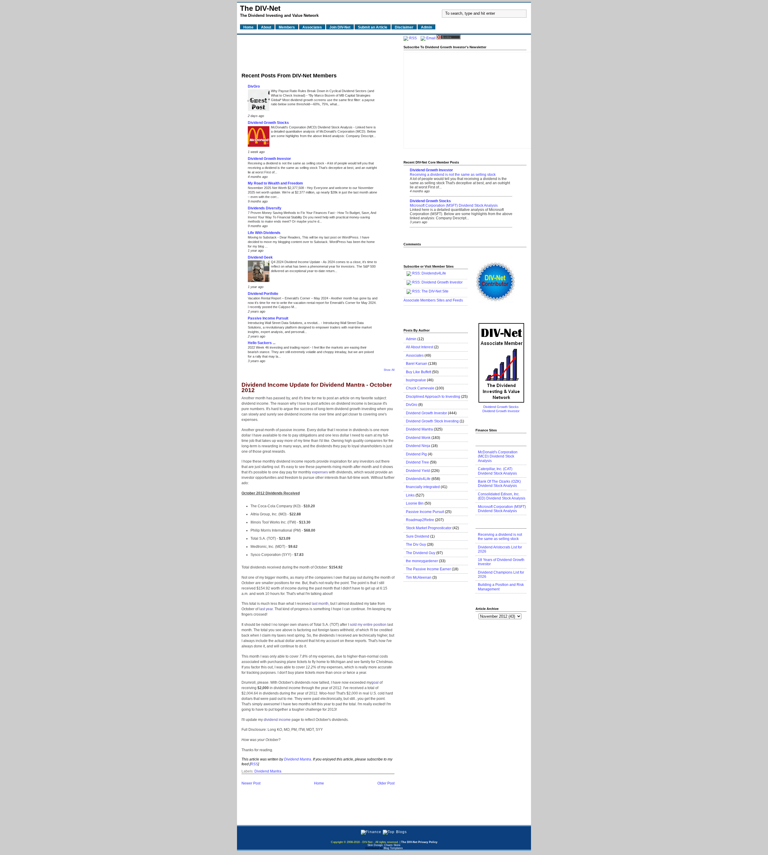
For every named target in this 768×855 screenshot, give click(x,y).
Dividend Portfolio (263, 294)
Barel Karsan (416, 364)
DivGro (254, 86)
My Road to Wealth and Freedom (275, 183)
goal (375, 682)
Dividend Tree (417, 462)
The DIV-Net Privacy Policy (419, 842)
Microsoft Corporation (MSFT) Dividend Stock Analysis (454, 205)
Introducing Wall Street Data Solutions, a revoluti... (284, 323)
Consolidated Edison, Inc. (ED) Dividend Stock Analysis (501, 496)
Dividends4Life (434, 273)
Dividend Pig (416, 454)
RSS (254, 764)
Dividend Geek (260, 257)
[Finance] (371, 832)
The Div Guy (416, 544)
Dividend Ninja (418, 446)
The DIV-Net (260, 8)
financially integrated (423, 487)
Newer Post (251, 783)
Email (431, 38)
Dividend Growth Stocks (268, 123)
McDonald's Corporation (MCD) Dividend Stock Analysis (312, 127)
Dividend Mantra (297, 759)
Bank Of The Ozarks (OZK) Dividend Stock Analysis (499, 483)
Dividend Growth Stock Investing (432, 421)
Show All (389, 369)
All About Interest (419, 347)
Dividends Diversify (264, 208)
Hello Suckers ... (261, 343)
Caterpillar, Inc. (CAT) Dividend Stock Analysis (497, 471)
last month (320, 604)
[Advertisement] (318, 52)
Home (319, 783)
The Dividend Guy (420, 553)
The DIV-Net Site (435, 291)
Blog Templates (393, 848)
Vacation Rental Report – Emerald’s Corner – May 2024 (288, 298)
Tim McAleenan (418, 577)
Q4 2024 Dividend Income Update (296, 262)
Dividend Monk (418, 438)
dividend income (277, 720)
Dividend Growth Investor (269, 159)
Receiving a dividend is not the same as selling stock (286, 163)
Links (410, 495)
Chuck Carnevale (420, 388)
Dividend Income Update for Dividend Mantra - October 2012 (317, 387)
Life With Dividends (264, 233)
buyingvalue (416, 380)
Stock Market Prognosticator (429, 528)
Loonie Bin (415, 503)
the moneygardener (422, 561)
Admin (411, 339)
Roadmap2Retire (420, 520)
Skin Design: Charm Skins (384, 845)
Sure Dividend (417, 536)
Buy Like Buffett (418, 372)
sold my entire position (368, 624)
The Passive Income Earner (428, 569)
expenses (320, 472)
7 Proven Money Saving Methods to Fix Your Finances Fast (291, 212)
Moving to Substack (263, 237)
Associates (415, 355)
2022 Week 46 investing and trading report (279, 347)
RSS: (416, 282)
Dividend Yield (418, 471)
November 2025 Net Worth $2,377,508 (276, 188)
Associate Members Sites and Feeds (433, 300)
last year (266, 609)
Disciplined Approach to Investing (433, 396)
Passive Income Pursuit (268, 318)
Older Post (385, 783)
